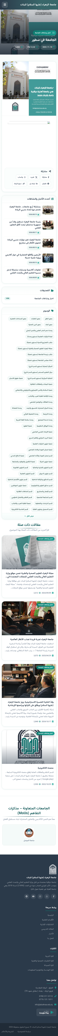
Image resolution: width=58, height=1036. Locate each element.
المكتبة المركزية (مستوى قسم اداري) (40, 378)
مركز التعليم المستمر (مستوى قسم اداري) (38, 372)
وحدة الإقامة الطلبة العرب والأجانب (40, 396)
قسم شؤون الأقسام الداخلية (17, 479)
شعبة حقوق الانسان (16, 378)
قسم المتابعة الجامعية (44, 497)
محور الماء (48, 324)
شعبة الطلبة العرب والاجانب (21, 503)
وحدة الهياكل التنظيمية (44, 426)
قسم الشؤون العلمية (27, 473)
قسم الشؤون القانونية (20, 467)
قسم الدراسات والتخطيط (43, 503)
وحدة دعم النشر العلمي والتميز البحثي (39, 330)
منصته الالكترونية (45, 768)
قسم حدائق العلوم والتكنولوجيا (41, 485)
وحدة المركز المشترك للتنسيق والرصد (39, 408)
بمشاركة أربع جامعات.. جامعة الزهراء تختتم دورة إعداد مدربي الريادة (25, 208)
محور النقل (48, 319)
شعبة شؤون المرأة (46, 462)
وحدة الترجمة (47, 414)
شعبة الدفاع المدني (17, 456)
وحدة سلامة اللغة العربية (24, 420)
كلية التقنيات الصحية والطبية (42, 960)
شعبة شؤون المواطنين (18, 485)
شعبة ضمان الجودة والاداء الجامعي (40, 450)
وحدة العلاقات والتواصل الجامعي (41, 402)
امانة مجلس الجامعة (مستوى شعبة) (39, 360)
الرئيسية (51, 915)
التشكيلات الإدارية (47, 924)
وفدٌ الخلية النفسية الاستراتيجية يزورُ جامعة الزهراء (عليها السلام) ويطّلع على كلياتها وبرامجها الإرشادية (30, 703)
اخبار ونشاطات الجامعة (44, 298)
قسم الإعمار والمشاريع (44, 491)
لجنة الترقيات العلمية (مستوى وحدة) (39, 336)
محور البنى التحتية (35, 324)
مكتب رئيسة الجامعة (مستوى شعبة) (40, 354)
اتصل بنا (50, 938)
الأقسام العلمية (48, 919)
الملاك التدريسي (47, 929)
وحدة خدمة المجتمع (45, 420)
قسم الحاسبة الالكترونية (20, 509)
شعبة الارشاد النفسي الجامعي (42, 432)
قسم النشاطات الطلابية (24, 491)
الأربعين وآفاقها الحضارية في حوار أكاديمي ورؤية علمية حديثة (23, 256)
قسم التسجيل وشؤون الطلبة (42, 509)
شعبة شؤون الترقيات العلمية (42, 444)
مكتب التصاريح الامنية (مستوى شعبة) (39, 342)
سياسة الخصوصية (24, 1031)
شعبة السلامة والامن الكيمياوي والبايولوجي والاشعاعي (33, 390)
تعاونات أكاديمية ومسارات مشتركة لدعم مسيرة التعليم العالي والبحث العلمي (24, 271)
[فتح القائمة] (5, 5)
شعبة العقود (27, 426)
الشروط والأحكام (8, 1031)
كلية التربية (49, 956)
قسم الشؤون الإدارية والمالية (42, 467)
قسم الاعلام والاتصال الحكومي (22, 497)
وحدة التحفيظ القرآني (31, 414)
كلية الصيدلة (49, 965)
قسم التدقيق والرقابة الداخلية (42, 479)
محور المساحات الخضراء (18, 319)
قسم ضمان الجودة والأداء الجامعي (40, 456)
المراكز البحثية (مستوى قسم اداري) (40, 366)
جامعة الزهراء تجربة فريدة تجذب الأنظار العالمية (31, 639)
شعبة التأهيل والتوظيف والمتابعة (23, 462)
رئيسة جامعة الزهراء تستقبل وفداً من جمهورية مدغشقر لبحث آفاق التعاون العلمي (25, 225)
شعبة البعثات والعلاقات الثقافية (41, 384)
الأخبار (51, 933)
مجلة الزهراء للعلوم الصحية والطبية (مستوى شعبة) (35, 348)
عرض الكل (30, 516)
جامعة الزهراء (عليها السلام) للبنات (38, 5)
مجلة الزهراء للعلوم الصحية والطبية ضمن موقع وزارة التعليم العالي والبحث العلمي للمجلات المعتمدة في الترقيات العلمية (29, 577)
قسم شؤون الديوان (45, 473)
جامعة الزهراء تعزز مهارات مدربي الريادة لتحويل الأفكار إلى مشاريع (24, 241)
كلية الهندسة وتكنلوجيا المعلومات (41, 970)
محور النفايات (35, 319)
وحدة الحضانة (17, 408)
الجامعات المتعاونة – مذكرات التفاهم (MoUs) (29, 811)
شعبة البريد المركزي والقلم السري (40, 438)
